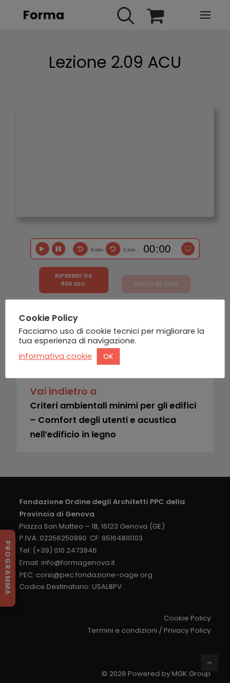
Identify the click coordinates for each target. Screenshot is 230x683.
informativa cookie (55, 356)
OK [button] (108, 356)
